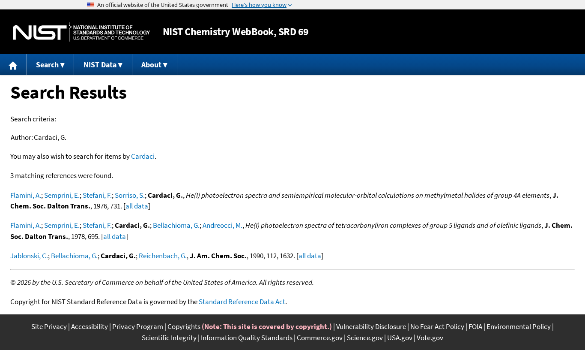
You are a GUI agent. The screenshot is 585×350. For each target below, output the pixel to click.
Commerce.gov (320, 337)
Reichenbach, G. (163, 255)
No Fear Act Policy (437, 326)
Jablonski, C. (29, 255)
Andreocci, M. (222, 225)
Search (47, 64)
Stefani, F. (97, 195)
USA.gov (399, 337)
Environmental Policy (519, 326)
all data (136, 206)
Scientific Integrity (169, 337)
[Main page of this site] (13, 64)
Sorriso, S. (130, 195)
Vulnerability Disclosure (371, 326)
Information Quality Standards (246, 337)
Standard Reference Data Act (242, 301)
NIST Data (100, 64)
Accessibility (89, 326)
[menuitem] (13, 64)
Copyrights (183, 326)
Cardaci (143, 156)
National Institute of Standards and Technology (81, 32)
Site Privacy (49, 326)
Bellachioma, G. (176, 225)
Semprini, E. (62, 195)
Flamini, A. (25, 195)
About (151, 64)
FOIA (475, 326)
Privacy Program (137, 326)
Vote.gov (430, 337)
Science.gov (365, 337)
